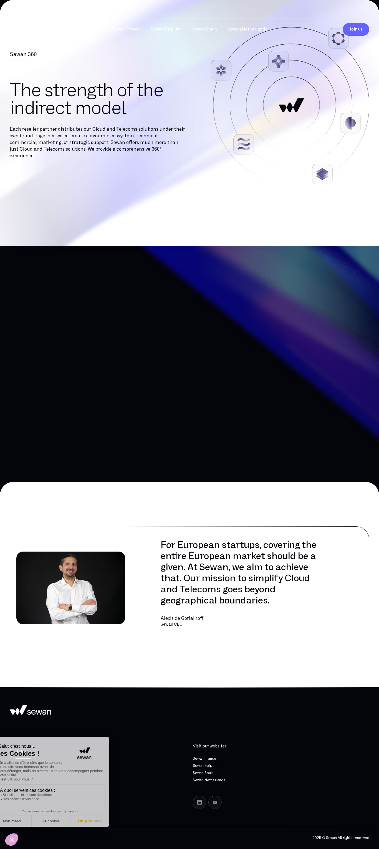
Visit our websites (210, 746)
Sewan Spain (203, 773)
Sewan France (204, 758)
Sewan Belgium (205, 766)
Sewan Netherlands (209, 780)
